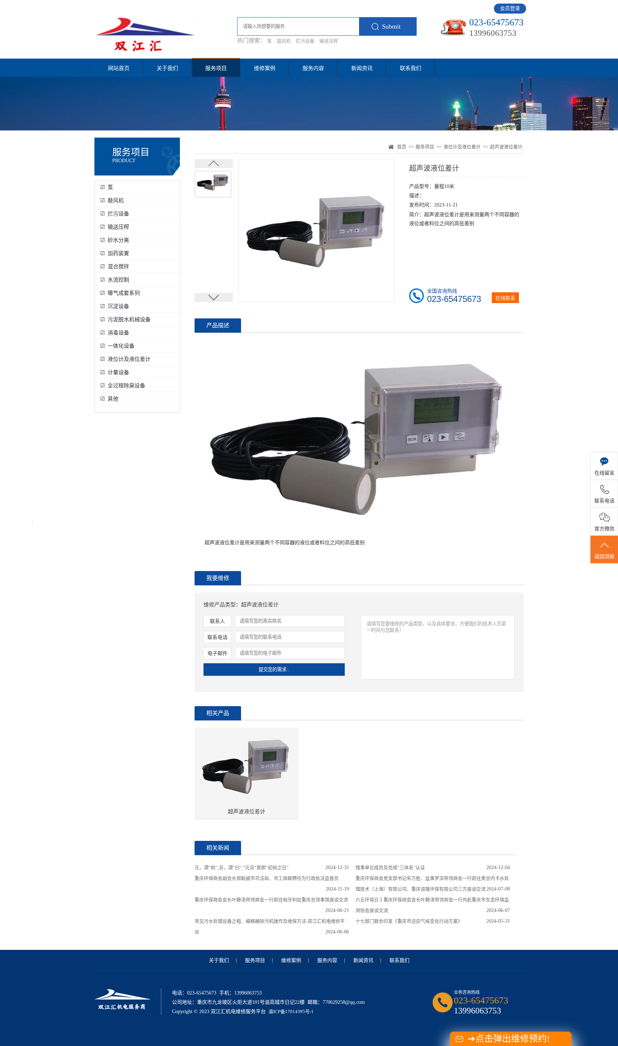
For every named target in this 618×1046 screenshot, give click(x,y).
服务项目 (216, 68)
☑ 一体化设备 (117, 346)
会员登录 (510, 8)
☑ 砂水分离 (114, 240)
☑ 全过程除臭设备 (122, 385)
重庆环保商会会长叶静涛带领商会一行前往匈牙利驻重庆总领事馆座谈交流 (271, 899)
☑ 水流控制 (114, 280)
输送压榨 (328, 41)
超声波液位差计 (506, 146)
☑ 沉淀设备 (114, 306)
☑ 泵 (106, 187)
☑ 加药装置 (114, 253)
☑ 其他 (109, 399)
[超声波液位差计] (246, 767)
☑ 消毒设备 (114, 333)
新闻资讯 (362, 68)
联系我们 (410, 68)
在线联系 (505, 298)
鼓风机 (284, 41)
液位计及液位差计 (462, 146)
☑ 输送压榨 (114, 227)
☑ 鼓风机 (112, 200)
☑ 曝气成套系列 (120, 293)
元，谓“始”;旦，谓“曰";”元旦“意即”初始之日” (242, 867)
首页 (401, 146)
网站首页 (118, 68)
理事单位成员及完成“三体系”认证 (390, 867)
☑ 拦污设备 (114, 214)
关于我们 (167, 68)
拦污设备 (305, 41)
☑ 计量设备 (114, 372)
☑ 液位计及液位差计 (125, 359)
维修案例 (264, 68)
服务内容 (313, 68)
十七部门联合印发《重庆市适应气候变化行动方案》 (408, 921)
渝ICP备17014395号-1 (291, 1011)
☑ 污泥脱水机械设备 (125, 319)
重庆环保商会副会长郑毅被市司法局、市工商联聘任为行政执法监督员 (267, 878)
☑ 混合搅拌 (114, 266)
